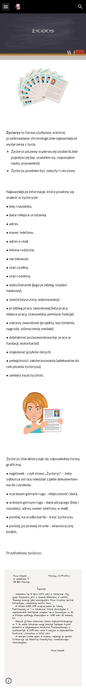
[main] (43, 148)
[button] (5, 6)
